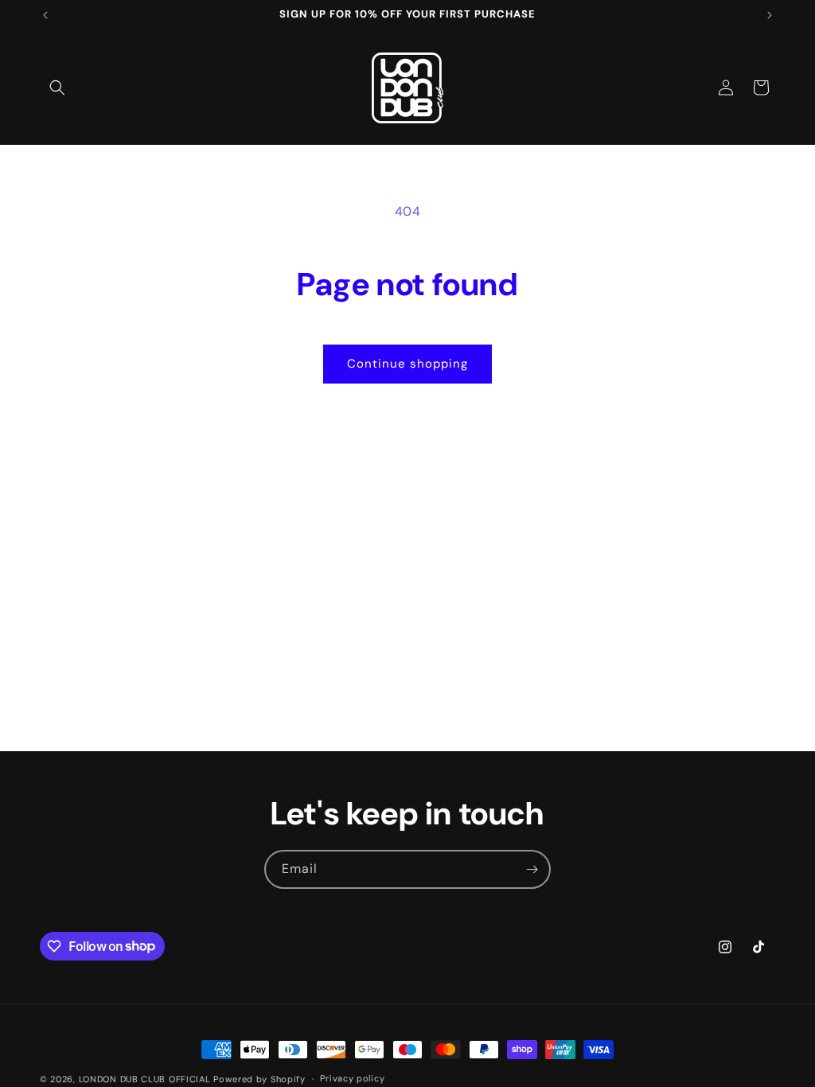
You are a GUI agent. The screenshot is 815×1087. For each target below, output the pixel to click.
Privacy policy (352, 1078)
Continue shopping (407, 364)
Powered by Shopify (259, 1079)
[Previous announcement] (45, 15)
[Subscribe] (531, 869)
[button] (57, 87)
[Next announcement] (769, 15)
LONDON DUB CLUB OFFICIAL (145, 1079)
